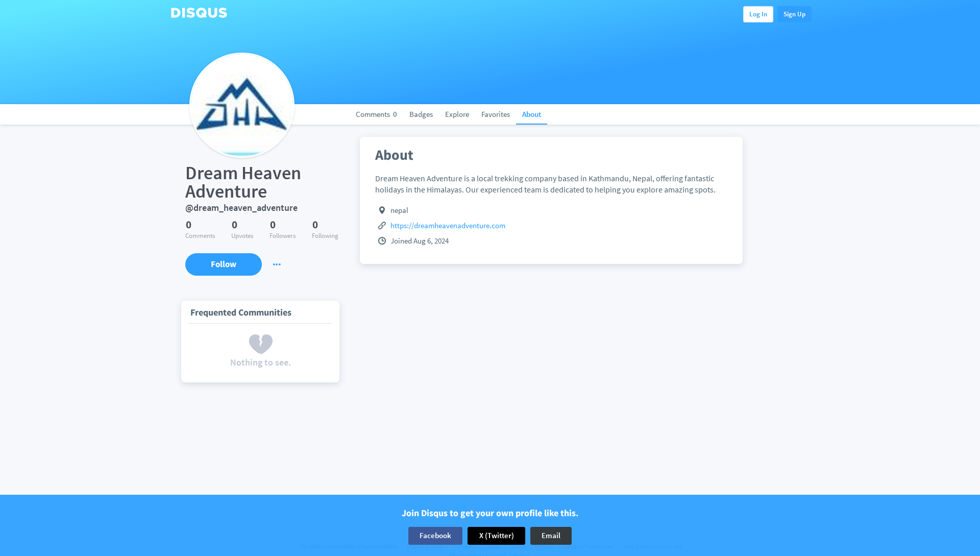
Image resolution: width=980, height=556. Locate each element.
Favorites (495, 114)
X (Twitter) (496, 535)
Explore (457, 114)
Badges (421, 114)
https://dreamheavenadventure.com (447, 225)
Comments (376, 114)
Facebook (435, 535)
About (531, 114)
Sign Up (794, 14)
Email (551, 535)
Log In (758, 14)
